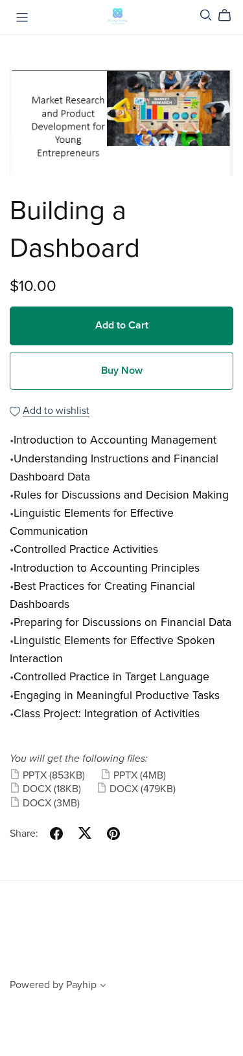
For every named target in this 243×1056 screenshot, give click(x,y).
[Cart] (230, 15)
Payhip (81, 984)
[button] (103, 986)
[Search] (206, 15)
